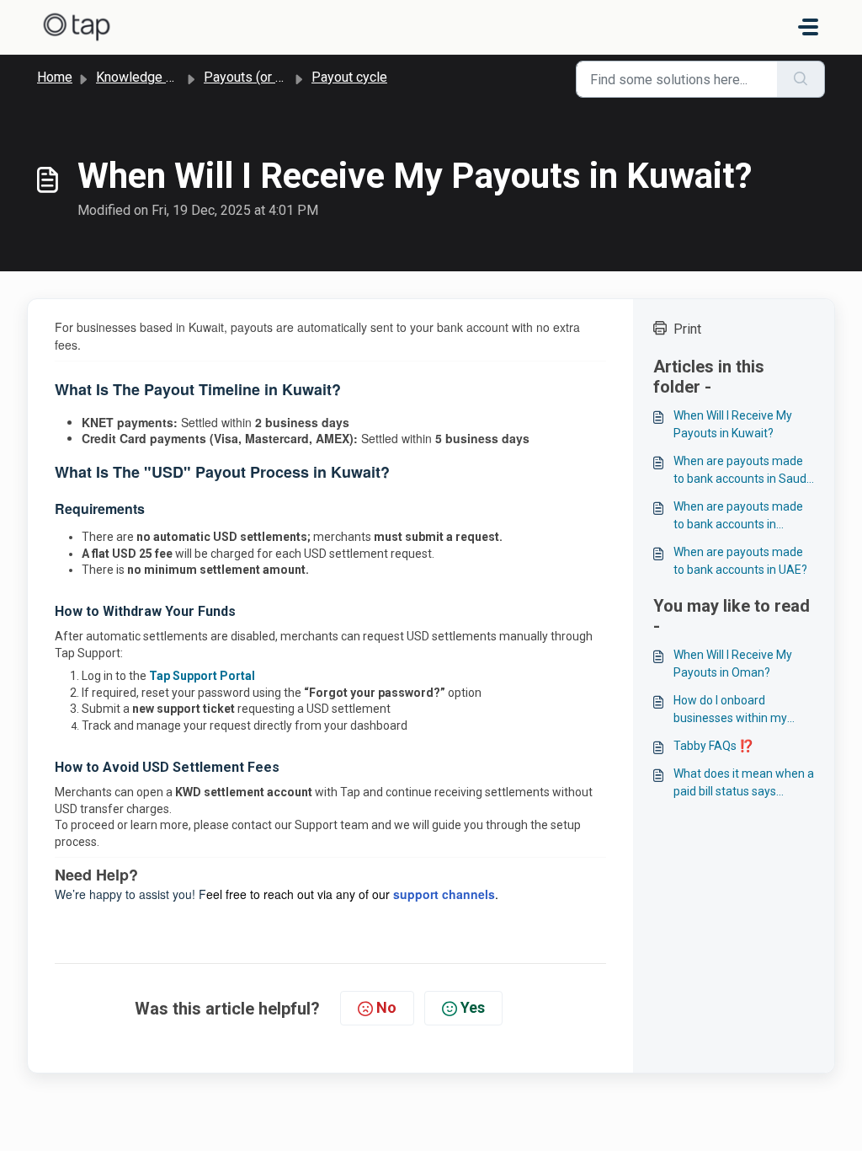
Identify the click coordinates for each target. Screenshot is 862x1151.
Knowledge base (145, 77)
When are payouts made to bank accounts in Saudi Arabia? (741, 471)
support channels (444, 894)
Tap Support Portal (202, 676)
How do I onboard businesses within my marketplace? (730, 710)
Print (687, 329)
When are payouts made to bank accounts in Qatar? (738, 516)
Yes (472, 1007)
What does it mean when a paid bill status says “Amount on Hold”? (743, 783)
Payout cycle (349, 77)
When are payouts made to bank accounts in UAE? (740, 560)
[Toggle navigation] (808, 27)
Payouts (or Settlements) (278, 77)
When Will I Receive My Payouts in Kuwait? (732, 424)
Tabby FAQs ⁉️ (713, 745)
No (386, 1007)
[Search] (801, 79)
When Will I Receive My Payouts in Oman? (732, 663)
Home (54, 77)
